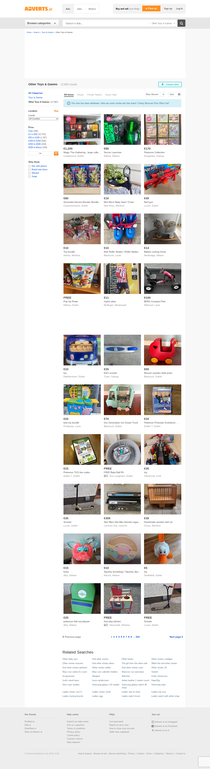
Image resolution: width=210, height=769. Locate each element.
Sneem (154, 672)
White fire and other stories (164, 663)
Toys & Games (35, 97)
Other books (127, 659)
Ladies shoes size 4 (72, 692)
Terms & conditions (76, 728)
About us (170, 753)
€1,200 (68, 148)
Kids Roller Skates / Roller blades (121, 251)
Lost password (116, 721)
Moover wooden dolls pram (158, 373)
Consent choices (75, 739)
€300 (107, 518)
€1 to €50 (32, 134)
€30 (65, 518)
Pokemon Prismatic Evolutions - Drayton (165, 422)
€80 (65, 198)
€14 (146, 248)
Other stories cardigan (161, 659)
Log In (179, 8)
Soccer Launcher (113, 152)
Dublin (80, 156)
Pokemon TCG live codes (76, 472)
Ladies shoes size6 (101, 692)
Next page (175, 637)
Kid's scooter (110, 373)
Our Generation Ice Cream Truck (121, 422)
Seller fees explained (119, 732)
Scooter (67, 522)
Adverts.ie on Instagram (166, 722)
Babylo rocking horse (155, 251)
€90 (106, 148)
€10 (106, 198)
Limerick (122, 525)
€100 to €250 (34, 141)
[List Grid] (173, 94)
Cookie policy (73, 735)
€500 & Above (35, 147)
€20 (65, 418)
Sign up (168, 8)
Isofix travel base (71, 680)
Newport (96, 676)
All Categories (35, 93)
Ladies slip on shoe (131, 692)
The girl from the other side (134, 663)
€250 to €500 (34, 144)
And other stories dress (103, 663)
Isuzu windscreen (100, 680)
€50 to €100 (34, 137)
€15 (65, 468)
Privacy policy (73, 732)
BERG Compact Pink (155, 301)
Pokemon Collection (154, 152)
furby (66, 571)
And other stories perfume (75, 667)
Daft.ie (28, 725)
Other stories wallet (101, 667)
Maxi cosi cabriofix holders (105, 672)
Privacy (131, 753)
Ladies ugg (97, 696)
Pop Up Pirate (70, 301)
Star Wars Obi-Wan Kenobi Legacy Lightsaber (127, 522)
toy (65, 373)
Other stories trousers (73, 663)
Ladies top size (158, 692)
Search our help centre (77, 721)
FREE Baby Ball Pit (114, 472)
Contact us (180, 753)
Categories (159, 753)
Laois (157, 305)
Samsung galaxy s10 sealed (105, 684)
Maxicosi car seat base (133, 672)
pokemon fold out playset (76, 621)
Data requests (73, 742)
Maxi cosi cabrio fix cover (75, 672)
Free (30, 131)
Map (56, 111)
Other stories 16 (159, 667)
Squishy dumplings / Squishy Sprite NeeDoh (126, 571)
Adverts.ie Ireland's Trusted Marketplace (42, 9)
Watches (126, 676)
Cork (158, 476)
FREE (67, 297)
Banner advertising (117, 753)
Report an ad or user (119, 725)
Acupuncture (68, 676)
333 (138, 637)
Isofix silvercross (159, 676)
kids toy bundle (71, 422)
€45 (146, 198)
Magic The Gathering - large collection (83, 152)
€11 (106, 297)
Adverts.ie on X (162, 730)
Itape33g (155, 680)
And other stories (100, 659)
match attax (110, 301)
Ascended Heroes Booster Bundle (81, 202)
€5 (145, 568)
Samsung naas (158, 684)
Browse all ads (100, 753)
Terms (149, 753)
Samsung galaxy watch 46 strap (134, 686)
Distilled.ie (29, 721)
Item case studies (71, 684)
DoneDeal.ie (30, 728)
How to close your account (122, 728)
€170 (147, 148)
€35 (146, 468)
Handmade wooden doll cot (158, 522)
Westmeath (120, 305)
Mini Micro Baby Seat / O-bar (119, 202)
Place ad (152, 8)
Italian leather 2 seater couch (135, 680)
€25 (106, 369)
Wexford (120, 205)
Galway (160, 156)
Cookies (140, 753)
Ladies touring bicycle (73, 696)
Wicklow (76, 255)
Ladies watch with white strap (165, 696)
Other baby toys (70, 659)
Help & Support (85, 753)
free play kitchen (112, 621)
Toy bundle (69, 251)
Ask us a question (75, 725)
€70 (106, 418)
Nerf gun (148, 202)
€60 (146, 369)
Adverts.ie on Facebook (166, 726)
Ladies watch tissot (131, 696)
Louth (118, 255)
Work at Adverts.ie (33, 732)
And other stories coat (132, 667)
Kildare (116, 156)
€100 (147, 297)
